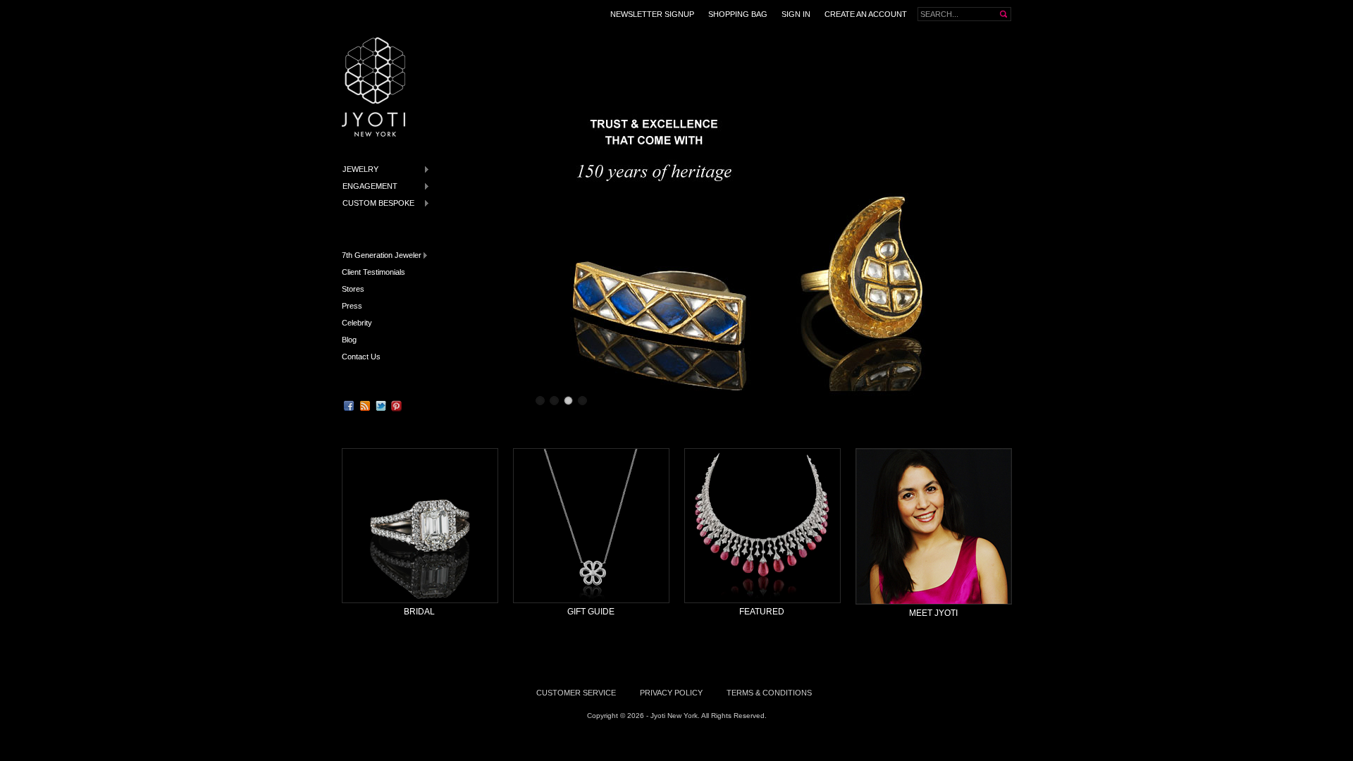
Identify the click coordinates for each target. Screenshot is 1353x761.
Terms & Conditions (769, 692)
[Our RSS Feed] (365, 406)
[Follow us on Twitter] (381, 406)
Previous (533, 223)
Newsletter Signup (652, 14)
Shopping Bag (737, 14)
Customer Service (576, 692)
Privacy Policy (671, 692)
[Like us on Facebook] (349, 406)
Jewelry (357, 169)
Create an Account (865, 14)
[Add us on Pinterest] (397, 406)
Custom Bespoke (375, 203)
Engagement (367, 186)
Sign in (795, 14)
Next (1003, 223)
